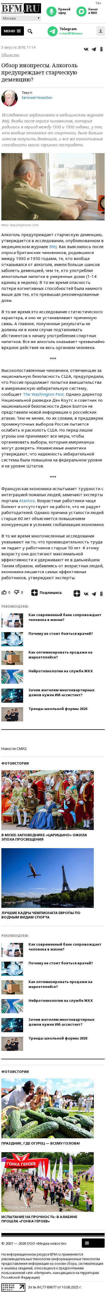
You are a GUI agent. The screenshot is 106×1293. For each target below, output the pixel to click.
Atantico (27, 500)
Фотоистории (15, 763)
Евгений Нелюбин (37, 97)
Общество (10, 55)
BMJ (53, 246)
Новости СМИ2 (13, 748)
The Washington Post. (44, 394)
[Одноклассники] (101, 49)
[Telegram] (94, 49)
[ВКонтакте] (86, 49)
